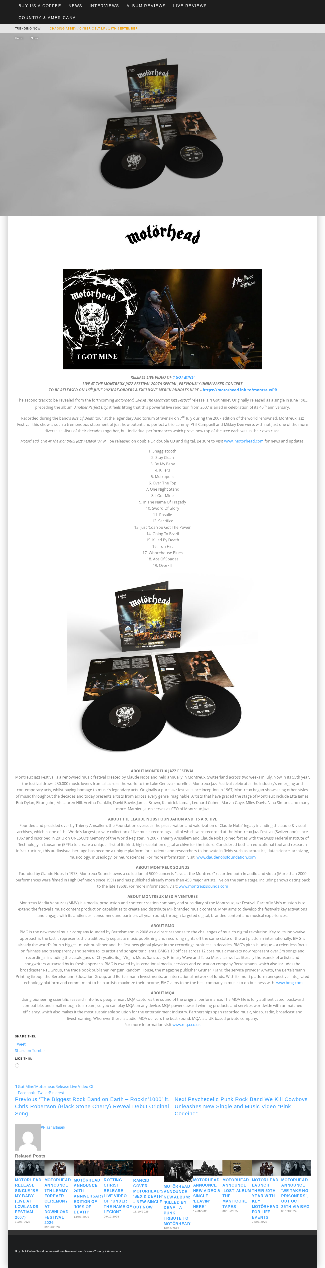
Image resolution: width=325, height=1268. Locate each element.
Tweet (20, 1044)
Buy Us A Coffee (40, 6)
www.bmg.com (289, 982)
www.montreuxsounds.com (203, 886)
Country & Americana (47, 18)
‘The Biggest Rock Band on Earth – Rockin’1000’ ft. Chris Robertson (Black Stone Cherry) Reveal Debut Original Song (92, 1106)
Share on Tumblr (30, 1050)
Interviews (104, 6)
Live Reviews (190, 6)
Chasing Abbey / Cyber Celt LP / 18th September (94, 28)
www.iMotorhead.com (244, 441)
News (76, 6)
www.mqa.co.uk (186, 1024)
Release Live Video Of (74, 1086)
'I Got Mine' (25, 1086)
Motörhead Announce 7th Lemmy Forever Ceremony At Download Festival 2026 (57, 1201)
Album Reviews (146, 6)
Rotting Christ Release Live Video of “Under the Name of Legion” (118, 1196)
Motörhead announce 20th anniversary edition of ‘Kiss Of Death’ (89, 1196)
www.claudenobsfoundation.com (226, 857)
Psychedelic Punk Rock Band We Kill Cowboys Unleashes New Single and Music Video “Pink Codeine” (241, 1106)
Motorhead (45, 1086)
